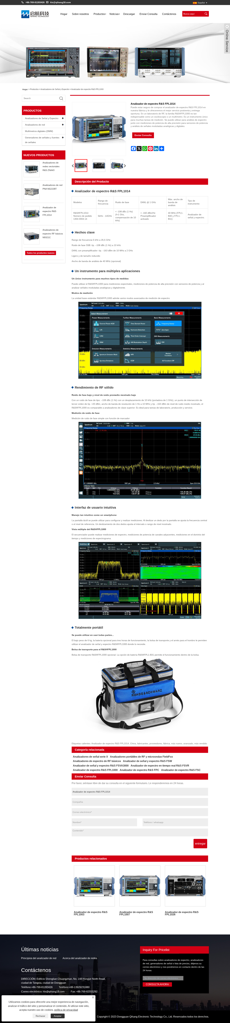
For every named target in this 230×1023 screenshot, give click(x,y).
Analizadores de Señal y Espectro (55, 89)
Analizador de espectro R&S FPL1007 (136, 913)
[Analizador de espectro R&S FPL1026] (185, 886)
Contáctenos (169, 14)
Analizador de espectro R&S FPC (139, 770)
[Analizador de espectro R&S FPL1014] (81, 165)
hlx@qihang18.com (60, 2)
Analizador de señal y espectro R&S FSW (147, 761)
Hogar (63, 14)
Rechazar (40, 1016)
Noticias (114, 14)
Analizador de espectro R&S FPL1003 (90, 913)
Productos (99, 14)
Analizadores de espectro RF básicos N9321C (53, 234)
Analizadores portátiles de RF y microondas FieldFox (141, 756)
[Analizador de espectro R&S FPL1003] (94, 886)
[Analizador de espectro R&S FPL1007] (140, 886)
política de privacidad (66, 1010)
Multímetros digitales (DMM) (39, 131)
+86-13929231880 (79, 987)
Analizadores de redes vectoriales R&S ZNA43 (51, 166)
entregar (200, 843)
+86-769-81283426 (35, 2)
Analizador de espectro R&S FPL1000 (87, 89)
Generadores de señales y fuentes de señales (42, 140)
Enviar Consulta (148, 14)
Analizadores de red (35, 124)
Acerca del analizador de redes (80, 958)
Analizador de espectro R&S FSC (181, 770)
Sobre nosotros (80, 14)
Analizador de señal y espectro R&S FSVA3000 (101, 765)
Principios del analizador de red (38, 958)
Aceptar (57, 1016)
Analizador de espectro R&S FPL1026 (182, 913)
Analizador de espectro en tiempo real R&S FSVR (160, 765)
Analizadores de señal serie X (90, 756)
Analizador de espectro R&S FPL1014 (49, 211)
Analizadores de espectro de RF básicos (97, 761)
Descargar (129, 14)
